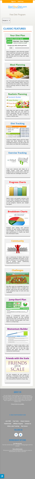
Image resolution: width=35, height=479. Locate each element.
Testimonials (7, 423)
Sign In (13, 1)
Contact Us (28, 423)
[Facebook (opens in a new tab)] (16, 435)
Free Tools (16, 421)
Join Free (20, 1)
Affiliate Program (18, 423)
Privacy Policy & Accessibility (17, 404)
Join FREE (8, 421)
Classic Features (25, 421)
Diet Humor (24, 426)
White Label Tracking (13, 426)
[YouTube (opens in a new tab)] (20, 435)
